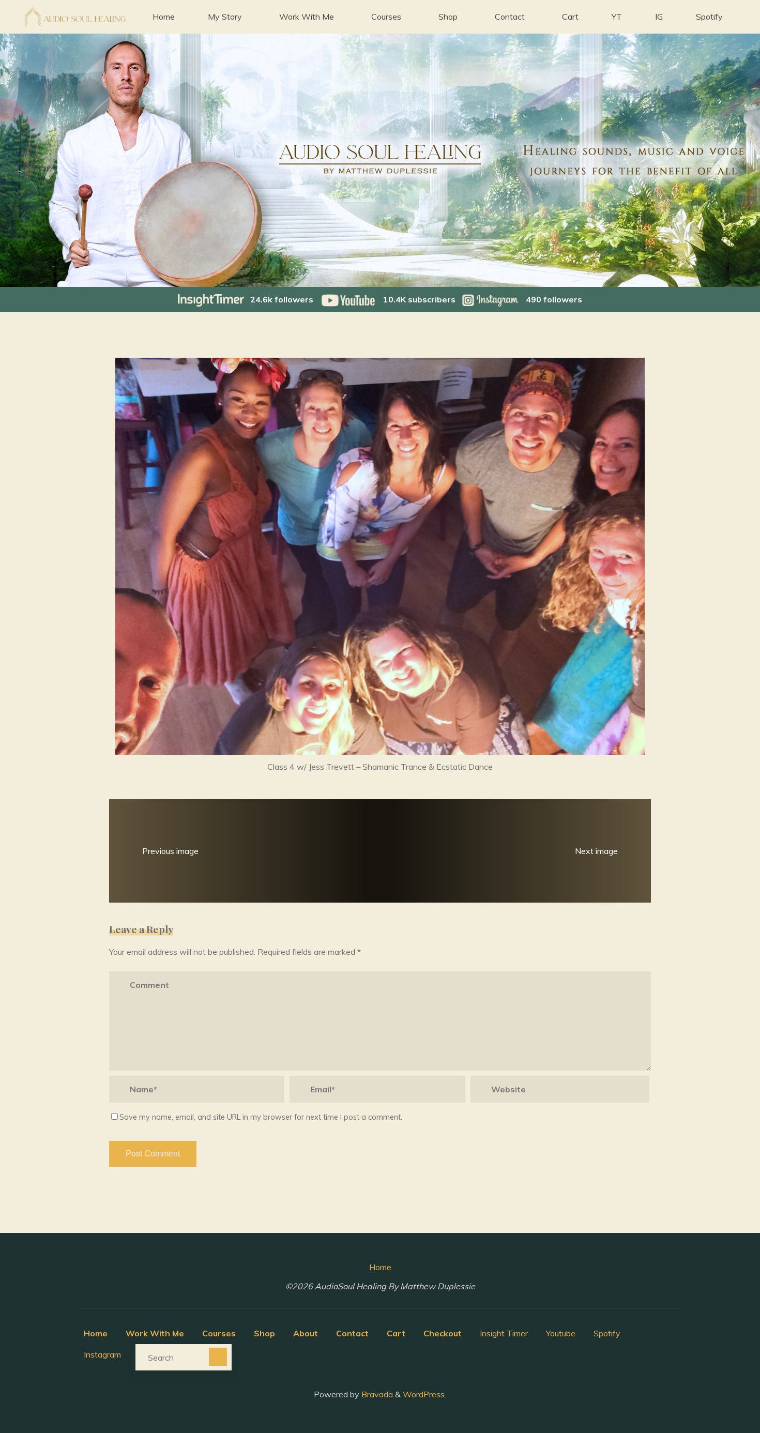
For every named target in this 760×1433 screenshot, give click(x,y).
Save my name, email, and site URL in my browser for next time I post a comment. (260, 1117)
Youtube (560, 1333)
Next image (596, 850)
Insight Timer (504, 1333)
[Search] (218, 1357)
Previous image (170, 850)
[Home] (270, 271)
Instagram (102, 1354)
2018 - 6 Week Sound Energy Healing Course (360, 271)
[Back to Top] (719, 1392)
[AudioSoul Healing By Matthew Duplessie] (75, 16)
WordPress (424, 1394)
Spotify (607, 1333)
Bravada (376, 1394)
